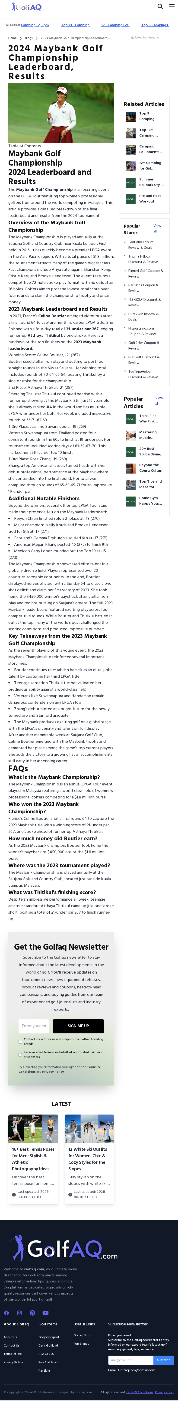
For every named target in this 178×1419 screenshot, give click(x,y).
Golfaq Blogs (82, 1335)
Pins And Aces (47, 1362)
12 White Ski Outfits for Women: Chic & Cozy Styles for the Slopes (87, 1159)
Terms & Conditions (139, 1392)
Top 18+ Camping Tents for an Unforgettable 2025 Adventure (77, 25)
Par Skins (44, 1371)
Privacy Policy (53, 1072)
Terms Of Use (13, 1354)
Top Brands (81, 1344)
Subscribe (163, 1360)
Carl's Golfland (48, 1346)
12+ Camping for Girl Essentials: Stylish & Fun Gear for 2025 (117, 25)
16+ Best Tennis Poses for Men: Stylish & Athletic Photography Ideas (33, 1159)
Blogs (29, 38)
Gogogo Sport (48, 1337)
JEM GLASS (46, 1354)
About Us (10, 1337)
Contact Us (11, 1345)
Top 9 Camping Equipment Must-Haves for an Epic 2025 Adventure (157, 25)
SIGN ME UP (78, 1026)
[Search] (160, 8)
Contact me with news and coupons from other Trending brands (63, 1041)
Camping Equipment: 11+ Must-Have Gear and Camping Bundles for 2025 (37, 25)
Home (12, 38)
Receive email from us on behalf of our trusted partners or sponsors (63, 1054)
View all (157, 229)
